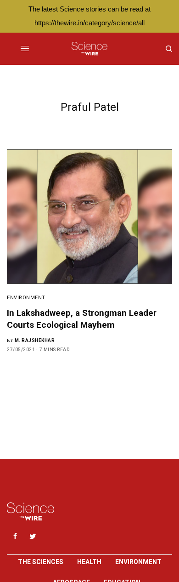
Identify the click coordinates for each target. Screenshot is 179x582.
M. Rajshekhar (35, 340)
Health (89, 561)
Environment (26, 298)
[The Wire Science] (89, 49)
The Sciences (40, 561)
